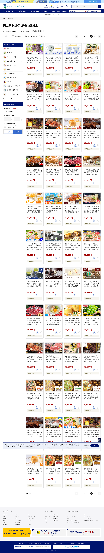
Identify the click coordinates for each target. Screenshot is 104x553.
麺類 (16, 518)
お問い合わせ (71, 543)
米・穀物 (5, 524)
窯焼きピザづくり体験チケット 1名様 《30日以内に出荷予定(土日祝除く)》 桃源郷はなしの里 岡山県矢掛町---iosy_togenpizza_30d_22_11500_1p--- (93, 249)
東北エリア (55, 515)
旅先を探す (44, 11)
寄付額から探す (35, 11)
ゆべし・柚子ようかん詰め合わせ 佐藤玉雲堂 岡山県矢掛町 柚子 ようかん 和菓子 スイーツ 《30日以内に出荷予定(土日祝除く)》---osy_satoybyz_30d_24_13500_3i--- (93, 174)
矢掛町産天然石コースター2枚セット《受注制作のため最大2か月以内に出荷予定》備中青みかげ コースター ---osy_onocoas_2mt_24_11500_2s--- (36, 287)
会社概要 (21, 543)
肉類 (4, 516)
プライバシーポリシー (59, 543)
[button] (13, 15)
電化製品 (30, 520)
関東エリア (48, 516)
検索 (17, 132)
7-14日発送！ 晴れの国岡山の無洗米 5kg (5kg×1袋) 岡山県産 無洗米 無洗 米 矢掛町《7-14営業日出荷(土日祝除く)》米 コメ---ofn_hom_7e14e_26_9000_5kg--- (54, 436)
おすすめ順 (18, 36)
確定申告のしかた (70, 518)
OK (95, 445)
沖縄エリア (48, 522)
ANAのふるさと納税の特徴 (89, 515)
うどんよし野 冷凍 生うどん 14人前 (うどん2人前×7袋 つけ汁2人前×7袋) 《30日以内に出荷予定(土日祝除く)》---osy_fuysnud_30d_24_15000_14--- (74, 100)
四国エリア (48, 520)
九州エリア (55, 520)
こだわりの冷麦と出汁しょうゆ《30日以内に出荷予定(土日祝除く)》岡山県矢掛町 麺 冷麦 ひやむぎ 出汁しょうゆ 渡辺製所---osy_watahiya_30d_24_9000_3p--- (74, 361)
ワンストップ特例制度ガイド (73, 516)
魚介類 (4, 518)
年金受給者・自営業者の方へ (73, 522)
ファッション (30, 522)
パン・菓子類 (18, 520)
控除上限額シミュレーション (73, 520)
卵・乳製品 (17, 522)
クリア (8, 132)
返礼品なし (30, 524)
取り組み (64, 11)
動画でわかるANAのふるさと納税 (91, 520)
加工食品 (17, 516)
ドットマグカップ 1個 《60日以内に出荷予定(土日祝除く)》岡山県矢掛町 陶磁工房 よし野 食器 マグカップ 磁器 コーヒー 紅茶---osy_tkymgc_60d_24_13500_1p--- (54, 62)
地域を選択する (9, 111)
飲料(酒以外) (18, 524)
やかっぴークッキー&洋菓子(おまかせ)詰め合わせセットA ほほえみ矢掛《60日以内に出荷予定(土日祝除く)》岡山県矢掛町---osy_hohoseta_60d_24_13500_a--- (55, 100)
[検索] (99, 6)
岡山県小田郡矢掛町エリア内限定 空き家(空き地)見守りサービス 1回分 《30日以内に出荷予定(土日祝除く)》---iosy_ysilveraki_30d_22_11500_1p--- (55, 249)
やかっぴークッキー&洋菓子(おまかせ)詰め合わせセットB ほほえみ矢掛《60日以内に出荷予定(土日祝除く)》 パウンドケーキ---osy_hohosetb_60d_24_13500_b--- (93, 62)
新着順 (43, 36)
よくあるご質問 (81, 543)
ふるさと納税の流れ (88, 518)
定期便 (16, 515)
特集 (58, 11)
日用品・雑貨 (30, 518)
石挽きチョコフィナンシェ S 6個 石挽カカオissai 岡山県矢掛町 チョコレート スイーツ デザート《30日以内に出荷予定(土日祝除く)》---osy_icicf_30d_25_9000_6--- (34, 436)
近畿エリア (48, 518)
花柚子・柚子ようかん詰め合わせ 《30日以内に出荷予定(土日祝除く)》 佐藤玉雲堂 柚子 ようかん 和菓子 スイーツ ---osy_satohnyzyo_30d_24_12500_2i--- (74, 249)
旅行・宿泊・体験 (31, 516)
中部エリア (55, 516)
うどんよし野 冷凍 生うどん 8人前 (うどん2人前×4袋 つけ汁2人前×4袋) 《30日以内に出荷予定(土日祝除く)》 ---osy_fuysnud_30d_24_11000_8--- (54, 324)
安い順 (27, 36)
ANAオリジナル (6, 515)
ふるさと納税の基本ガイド (72, 515)
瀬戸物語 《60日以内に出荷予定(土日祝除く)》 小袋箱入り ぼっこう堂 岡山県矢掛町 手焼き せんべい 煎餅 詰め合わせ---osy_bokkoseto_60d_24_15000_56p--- (37, 100)
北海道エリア (48, 515)
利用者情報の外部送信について (34, 543)
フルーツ (5, 522)
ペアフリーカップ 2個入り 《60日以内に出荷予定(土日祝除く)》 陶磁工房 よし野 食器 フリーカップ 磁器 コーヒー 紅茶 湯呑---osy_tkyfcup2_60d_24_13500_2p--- (74, 62)
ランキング (52, 11)
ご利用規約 (47, 543)
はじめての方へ (87, 516)
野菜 (4, 520)
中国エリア (55, 518)
